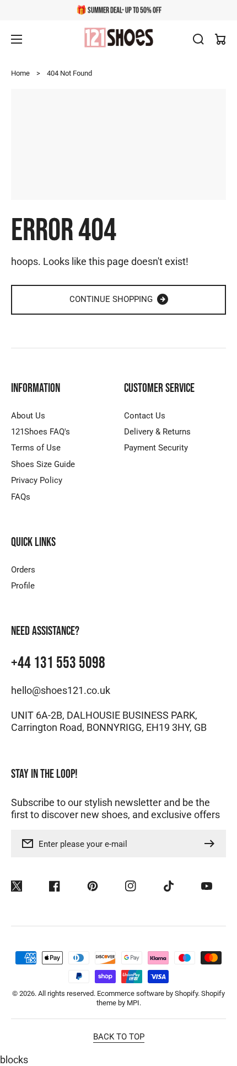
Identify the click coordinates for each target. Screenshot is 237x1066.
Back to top (118, 1037)
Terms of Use (36, 448)
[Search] (198, 39)
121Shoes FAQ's (40, 432)
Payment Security (156, 448)
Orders (23, 570)
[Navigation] (16, 39)
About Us (28, 416)
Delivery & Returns (157, 432)
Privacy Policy (36, 480)
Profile (23, 586)
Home (20, 73)
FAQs (20, 497)
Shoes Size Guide (43, 464)
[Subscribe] (212, 843)
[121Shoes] (118, 38)
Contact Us (144, 416)
